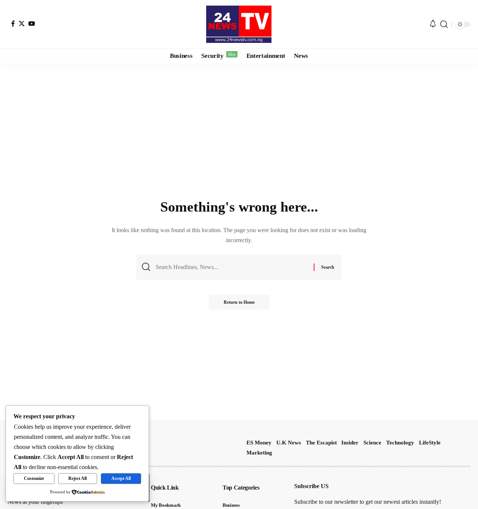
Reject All (77, 478)
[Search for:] (232, 267)
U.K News (288, 443)
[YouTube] (32, 23)
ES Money (258, 443)
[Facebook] (13, 23)
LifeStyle (430, 443)
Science (372, 443)
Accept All (121, 478)
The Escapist (321, 443)
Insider (349, 443)
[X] (22, 23)
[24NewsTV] (238, 24)
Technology (400, 443)
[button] (444, 24)
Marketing (259, 453)
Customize (34, 478)
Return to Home (239, 302)
